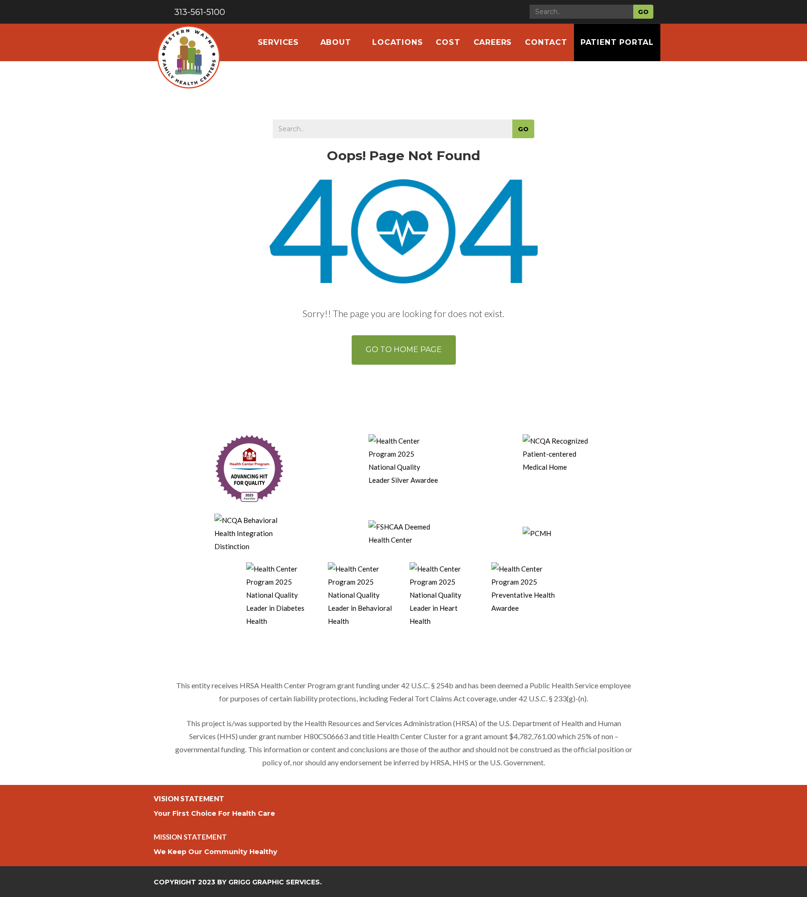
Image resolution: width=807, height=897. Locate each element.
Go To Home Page (404, 349)
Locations (397, 42)
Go (643, 11)
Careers (493, 42)
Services (280, 42)
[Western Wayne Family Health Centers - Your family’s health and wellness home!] (189, 42)
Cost (448, 42)
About (337, 42)
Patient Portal (617, 42)
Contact (546, 42)
